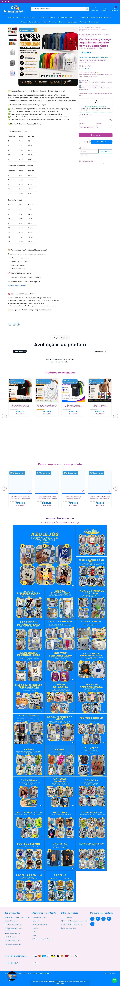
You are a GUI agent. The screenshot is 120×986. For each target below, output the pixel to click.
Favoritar (97, 135)
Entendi (60, 983)
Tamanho (98, 123)
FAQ (34, 932)
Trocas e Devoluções (39, 917)
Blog (34, 935)
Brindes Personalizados (92, 27)
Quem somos (37, 921)
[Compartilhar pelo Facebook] (10, 325)
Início (81, 27)
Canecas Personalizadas (68, 22)
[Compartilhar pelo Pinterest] (18, 325)
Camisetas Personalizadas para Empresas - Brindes (93, 30)
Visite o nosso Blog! (69, 928)
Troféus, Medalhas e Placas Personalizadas (96, 17)
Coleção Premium (49, 22)
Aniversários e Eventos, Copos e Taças (22, 17)
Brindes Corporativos (47, 17)
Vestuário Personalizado (30, 22)
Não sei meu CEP (83, 155)
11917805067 (67, 917)
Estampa (81, 123)
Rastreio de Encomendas (89, 22)
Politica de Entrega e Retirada (42, 939)
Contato (35, 928)
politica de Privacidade (40, 924)
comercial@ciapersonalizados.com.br (75, 921)
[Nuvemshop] (110, 973)
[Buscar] (87, 9)
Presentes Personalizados (67, 17)
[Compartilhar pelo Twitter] (14, 325)
